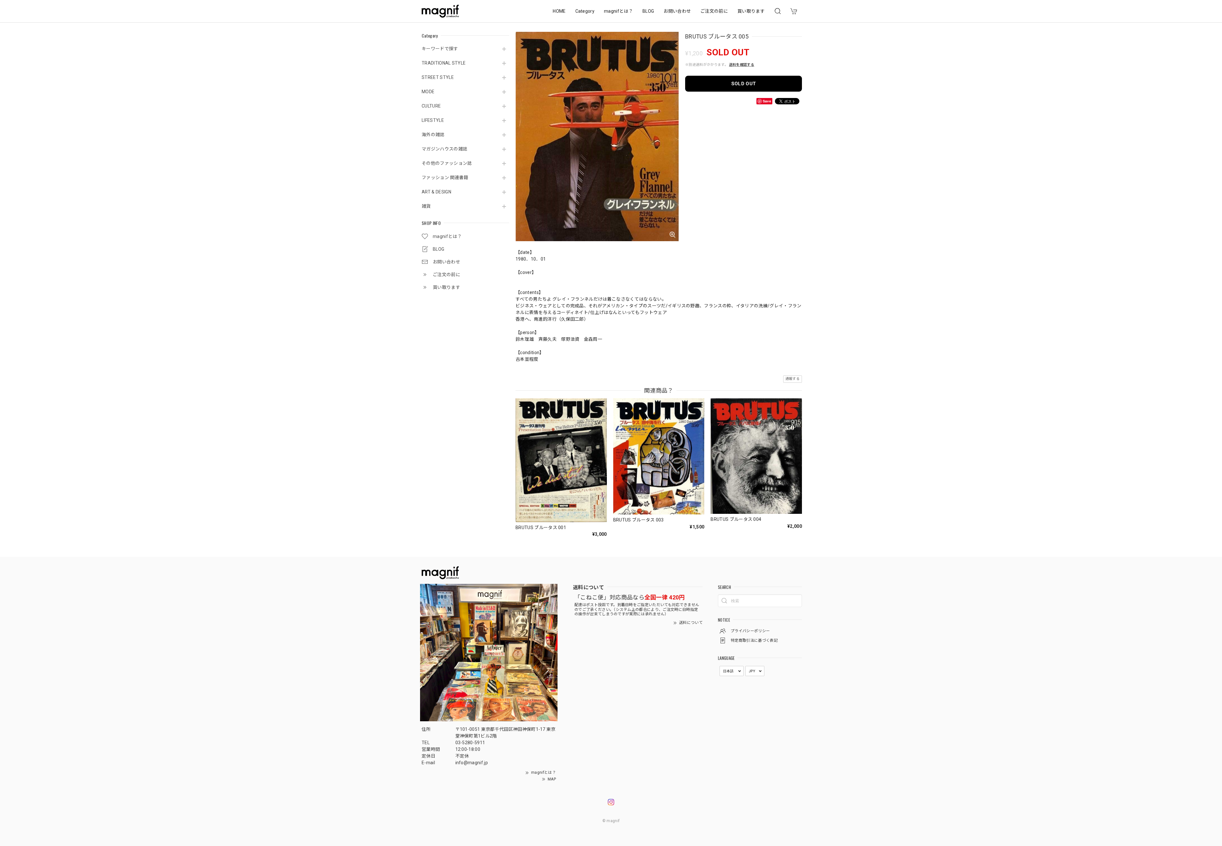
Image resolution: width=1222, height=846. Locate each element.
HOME (559, 11)
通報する (792, 379)
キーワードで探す (440, 48)
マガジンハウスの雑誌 (444, 148)
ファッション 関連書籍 (445, 177)
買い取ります (751, 11)
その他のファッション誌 (447, 163)
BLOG (648, 11)
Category (585, 11)
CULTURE (431, 105)
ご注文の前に (714, 11)
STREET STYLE (438, 77)
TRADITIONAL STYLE (444, 63)
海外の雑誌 (433, 134)
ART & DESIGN (436, 191)
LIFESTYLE (433, 120)
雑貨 (426, 206)
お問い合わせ (677, 11)
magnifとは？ (618, 11)
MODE (428, 91)
